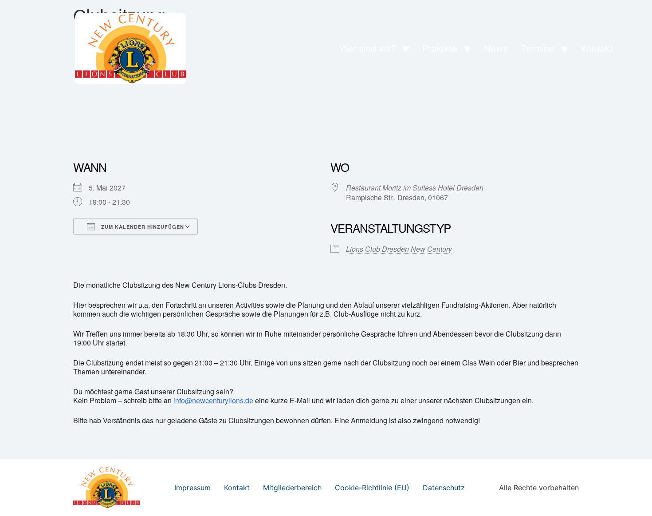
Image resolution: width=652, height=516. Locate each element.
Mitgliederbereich (292, 487)
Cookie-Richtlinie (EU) (372, 487)
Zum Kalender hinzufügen (141, 226)
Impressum (192, 487)
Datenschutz (444, 487)
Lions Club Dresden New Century (399, 249)
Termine (537, 48)
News (495, 48)
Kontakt (597, 48)
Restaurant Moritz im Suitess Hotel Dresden (414, 188)
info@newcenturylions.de (213, 400)
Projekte (439, 48)
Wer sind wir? (368, 48)
